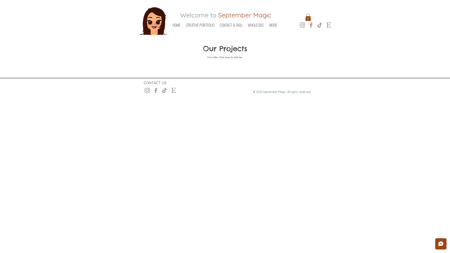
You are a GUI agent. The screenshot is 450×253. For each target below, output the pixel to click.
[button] (308, 17)
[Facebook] (311, 25)
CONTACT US (155, 82)
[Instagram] (302, 25)
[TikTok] (319, 25)
